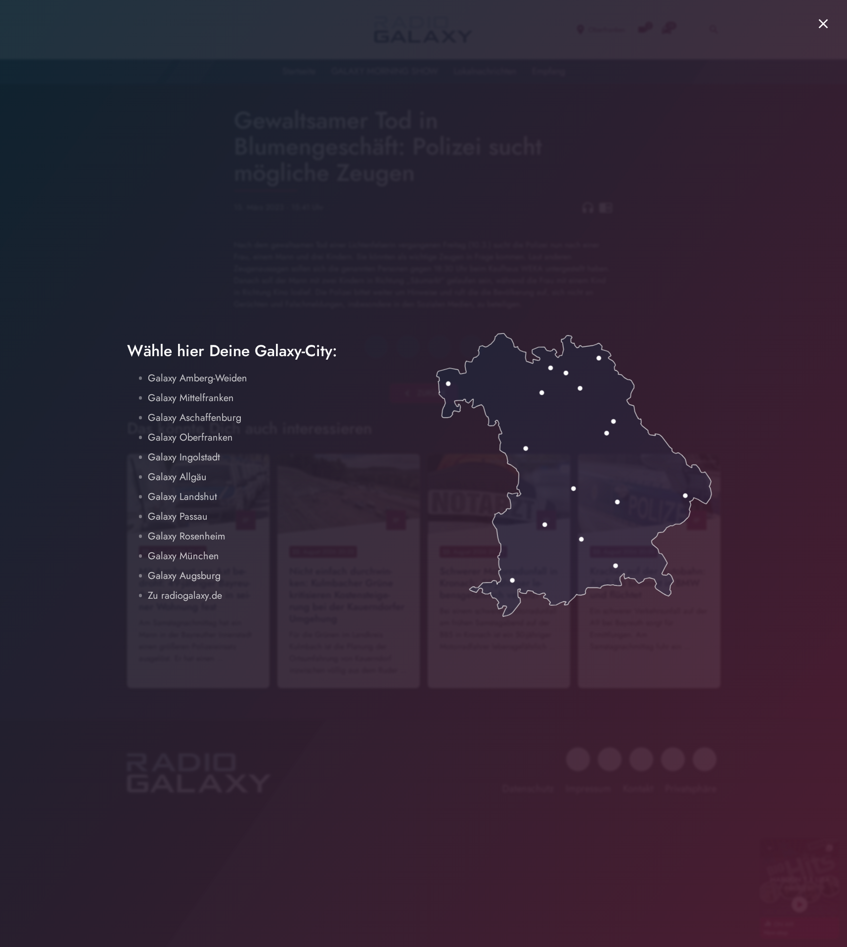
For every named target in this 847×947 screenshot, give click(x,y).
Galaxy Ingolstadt (184, 457)
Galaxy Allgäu (177, 477)
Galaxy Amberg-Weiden (197, 378)
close (823, 24)
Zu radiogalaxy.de (185, 595)
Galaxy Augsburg (184, 576)
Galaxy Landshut (182, 497)
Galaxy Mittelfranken (191, 398)
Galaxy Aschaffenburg (194, 418)
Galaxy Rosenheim (186, 536)
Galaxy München (183, 556)
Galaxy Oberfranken (190, 437)
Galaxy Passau (178, 516)
